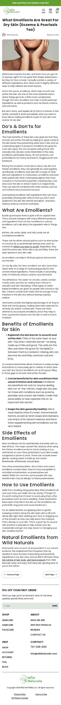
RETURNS (7, 657)
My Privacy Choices (20, 698)
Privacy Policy (20, 694)
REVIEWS (35, 629)
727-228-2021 (38, 646)
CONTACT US (38, 634)
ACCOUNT (8, 652)
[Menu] (43, 10)
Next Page (49, 574)
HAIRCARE (7, 625)
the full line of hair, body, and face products (24, 560)
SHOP (5, 647)
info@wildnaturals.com (43, 653)
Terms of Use (41, 694)
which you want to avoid (26, 246)
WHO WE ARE (37, 620)
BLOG (5, 666)
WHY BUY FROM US (40, 625)
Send (54, 605)
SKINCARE (7, 620)
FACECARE (8, 629)
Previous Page (13, 574)
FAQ (4, 662)
